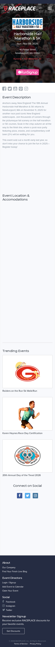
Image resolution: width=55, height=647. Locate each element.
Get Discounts (13, 631)
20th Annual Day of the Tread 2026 (21, 475)
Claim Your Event (10, 590)
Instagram (10, 606)
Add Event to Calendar (13, 586)
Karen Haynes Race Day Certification (22, 433)
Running (17, 58)
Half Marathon (31, 58)
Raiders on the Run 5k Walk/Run (19, 390)
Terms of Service (21, 644)
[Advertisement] (27, 171)
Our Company (8, 567)
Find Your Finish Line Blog (14, 571)
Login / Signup (9, 582)
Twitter (9, 610)
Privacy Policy (35, 644)
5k (40, 58)
